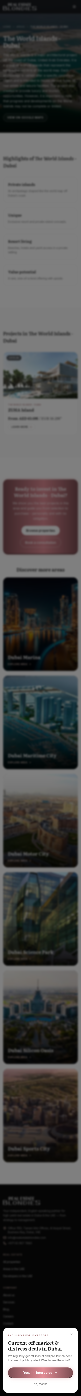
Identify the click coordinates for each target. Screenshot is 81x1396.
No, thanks (40, 1384)
